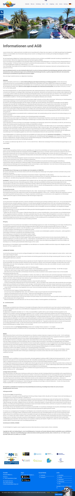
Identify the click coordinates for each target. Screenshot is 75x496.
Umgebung (52, 4)
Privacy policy (54, 492)
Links (57, 4)
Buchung (65, 4)
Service (60, 4)
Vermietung (38, 4)
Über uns (32, 4)
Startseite (27, 4)
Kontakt (60, 477)
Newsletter (60, 475)
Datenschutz (61, 481)
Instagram (43, 477)
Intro (59, 483)
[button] (70, 4)
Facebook (43, 475)
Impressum (61, 479)
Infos (47, 4)
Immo (43, 4)
